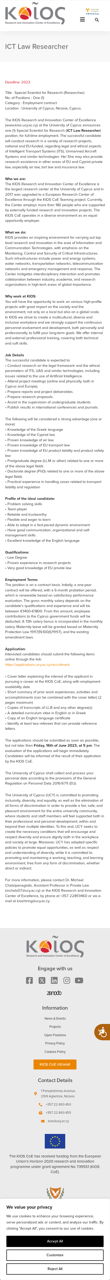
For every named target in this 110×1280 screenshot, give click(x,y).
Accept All (55, 1241)
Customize (55, 1255)
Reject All (55, 1269)
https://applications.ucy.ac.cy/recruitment (37, 664)
